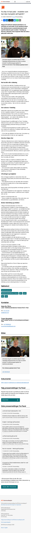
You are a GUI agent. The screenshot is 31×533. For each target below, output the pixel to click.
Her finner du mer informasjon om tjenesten (11, 504)
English (6, 527)
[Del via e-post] (20, 20)
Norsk (2, 527)
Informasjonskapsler (6, 522)
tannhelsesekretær (6, 290)
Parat (13, 16)
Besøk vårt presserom (9, 487)
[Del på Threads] (12, 20)
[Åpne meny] (15, 1)
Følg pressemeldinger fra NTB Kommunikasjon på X (13, 519)
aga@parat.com (5, 312)
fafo (6, 296)
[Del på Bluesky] (15, 20)
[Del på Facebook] (4, 20)
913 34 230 (6, 310)
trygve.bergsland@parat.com (8, 326)
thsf (21, 293)
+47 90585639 (7, 324)
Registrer (5, 400)
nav (2, 296)
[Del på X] (9, 20)
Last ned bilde (6, 371)
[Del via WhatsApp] (17, 20)
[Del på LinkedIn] (7, 20)
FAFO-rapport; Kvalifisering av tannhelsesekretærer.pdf (15, 382)
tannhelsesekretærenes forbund (10, 293)
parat (24, 293)
